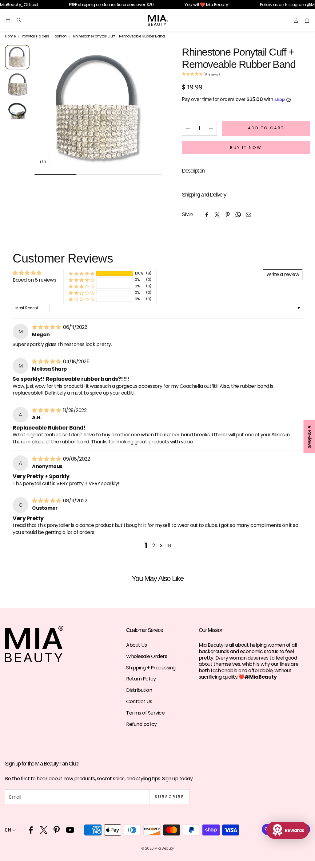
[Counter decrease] (187, 128)
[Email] (248, 214)
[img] (47, 327)
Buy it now (246, 147)
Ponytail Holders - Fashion (44, 36)
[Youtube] (70, 830)
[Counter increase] (211, 128)
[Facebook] (206, 214)
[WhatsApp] (238, 214)
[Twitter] (217, 214)
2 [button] (153, 545)
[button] (8, 20)
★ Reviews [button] (309, 436)
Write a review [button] (282, 274)
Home (10, 36)
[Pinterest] (227, 214)
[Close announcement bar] (308, 4)
